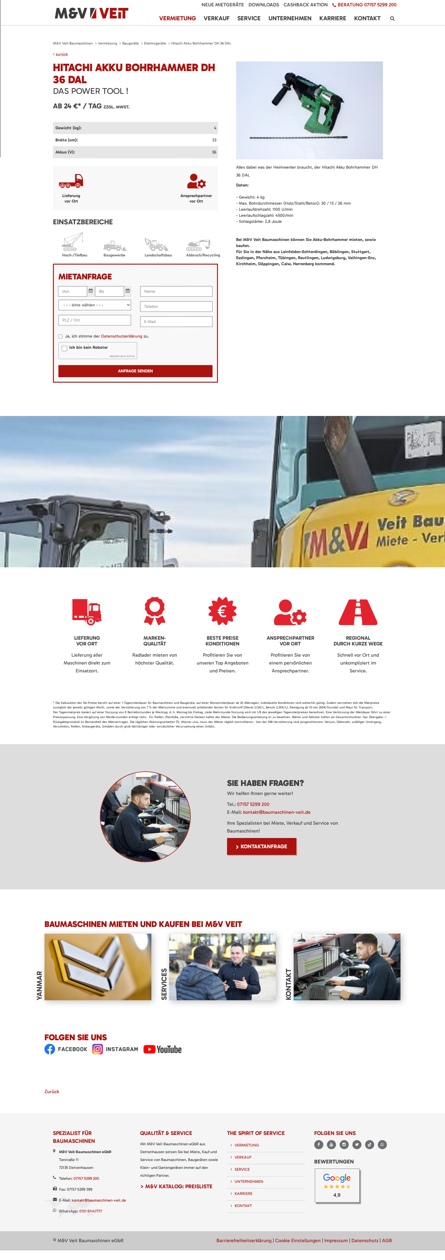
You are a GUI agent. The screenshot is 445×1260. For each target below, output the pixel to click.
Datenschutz (364, 1240)
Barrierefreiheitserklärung (244, 1240)
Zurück (51, 1091)
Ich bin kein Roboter (88, 347)
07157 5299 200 (253, 804)
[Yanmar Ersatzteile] (97, 966)
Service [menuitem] (249, 18)
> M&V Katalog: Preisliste (176, 1186)
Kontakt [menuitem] (367, 18)
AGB (387, 1240)
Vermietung (107, 43)
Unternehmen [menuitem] (290, 18)
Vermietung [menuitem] (177, 18)
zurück (61, 54)
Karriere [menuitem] (332, 18)
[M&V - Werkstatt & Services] (222, 966)
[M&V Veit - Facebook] (65, 1049)
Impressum (336, 1240)
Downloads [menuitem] (264, 5)
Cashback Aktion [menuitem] (306, 5)
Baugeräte (130, 43)
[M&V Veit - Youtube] (162, 1049)
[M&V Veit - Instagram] (115, 1049)
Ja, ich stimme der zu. (107, 336)
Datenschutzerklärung (121, 336)
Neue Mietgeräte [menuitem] (223, 5)
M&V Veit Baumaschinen (73, 43)
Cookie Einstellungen (298, 1240)
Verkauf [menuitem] (216, 18)
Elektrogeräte (155, 43)
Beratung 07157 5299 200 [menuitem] (367, 5)
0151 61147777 (90, 1211)
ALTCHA (131, 356)
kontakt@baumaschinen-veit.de (277, 812)
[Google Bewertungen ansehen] (339, 1187)
